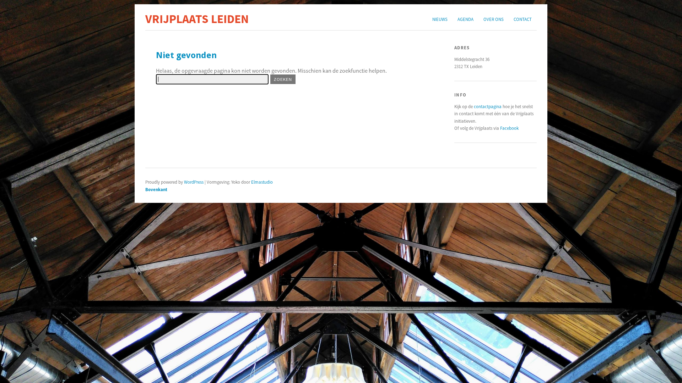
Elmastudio (262, 182)
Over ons (493, 19)
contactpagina (488, 106)
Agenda (465, 19)
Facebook (509, 128)
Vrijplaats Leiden (197, 18)
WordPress (194, 182)
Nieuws (440, 19)
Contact (523, 19)
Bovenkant (156, 189)
